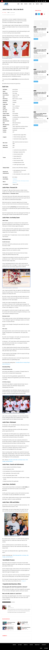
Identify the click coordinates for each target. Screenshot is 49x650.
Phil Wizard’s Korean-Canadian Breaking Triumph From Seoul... (10, 628)
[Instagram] (37, 1)
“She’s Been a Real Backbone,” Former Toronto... (25, 623)
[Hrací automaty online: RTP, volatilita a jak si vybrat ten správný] (41, 23)
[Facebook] (35, 1)
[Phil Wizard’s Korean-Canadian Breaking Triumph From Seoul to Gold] (4, 628)
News (22, 624)
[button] (46, 4)
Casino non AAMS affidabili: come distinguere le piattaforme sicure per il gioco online (40, 115)
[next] (27, 1)
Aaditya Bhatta (36, 32)
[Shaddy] (4, 609)
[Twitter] (43, 1)
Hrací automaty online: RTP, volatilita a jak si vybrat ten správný (40, 29)
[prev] (25, 1)
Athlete (35, 48)
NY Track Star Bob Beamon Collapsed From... (26, 628)
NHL (2, 12)
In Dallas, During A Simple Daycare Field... (11, 623)
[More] (44, 14)
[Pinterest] (39, 1)
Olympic (5, 12)
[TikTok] (41, 1)
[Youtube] (45, 1)
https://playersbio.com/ (11, 607)
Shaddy (8, 12)
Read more (35, 60)
